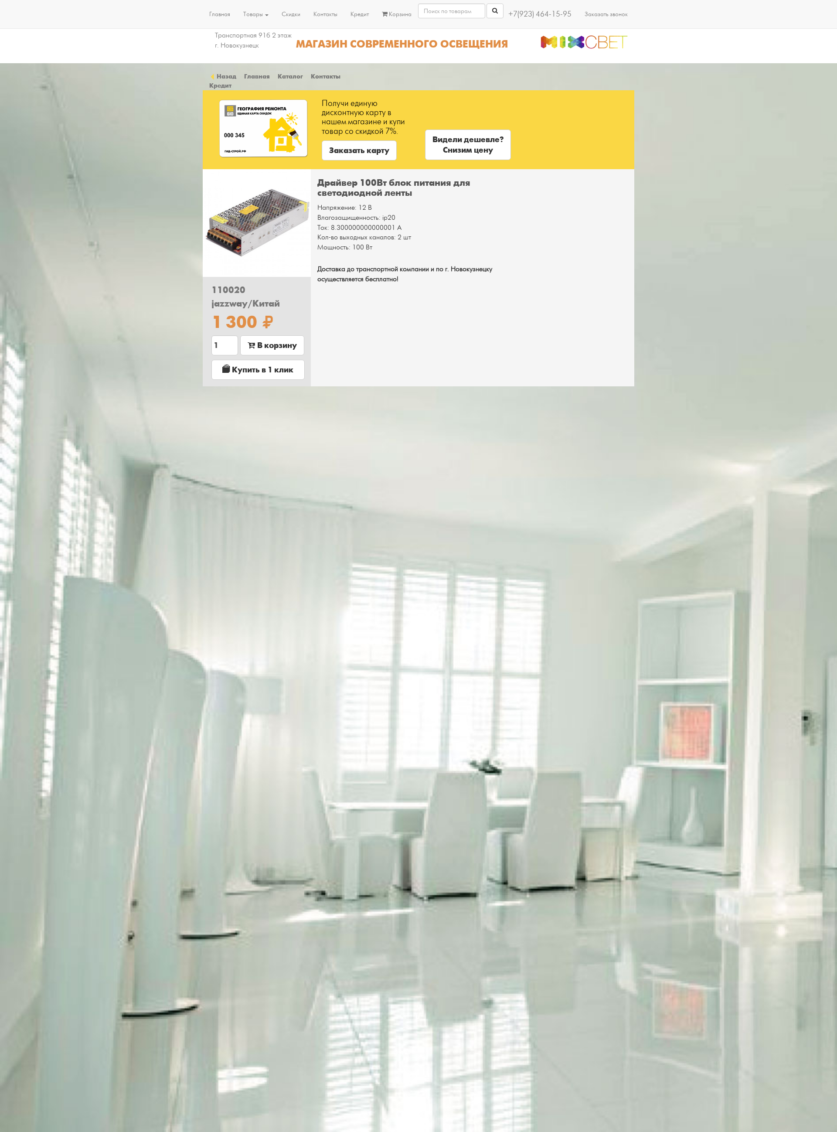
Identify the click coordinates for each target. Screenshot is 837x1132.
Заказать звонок (606, 14)
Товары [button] (253, 14)
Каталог (290, 76)
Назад (225, 76)
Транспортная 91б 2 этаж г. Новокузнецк (253, 40)
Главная (219, 14)
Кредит (359, 14)
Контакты (325, 14)
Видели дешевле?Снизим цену (468, 144)
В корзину (276, 345)
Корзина (400, 14)
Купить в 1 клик (261, 369)
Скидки (291, 14)
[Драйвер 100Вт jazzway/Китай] (257, 223)
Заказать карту (359, 150)
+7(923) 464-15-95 (540, 14)
